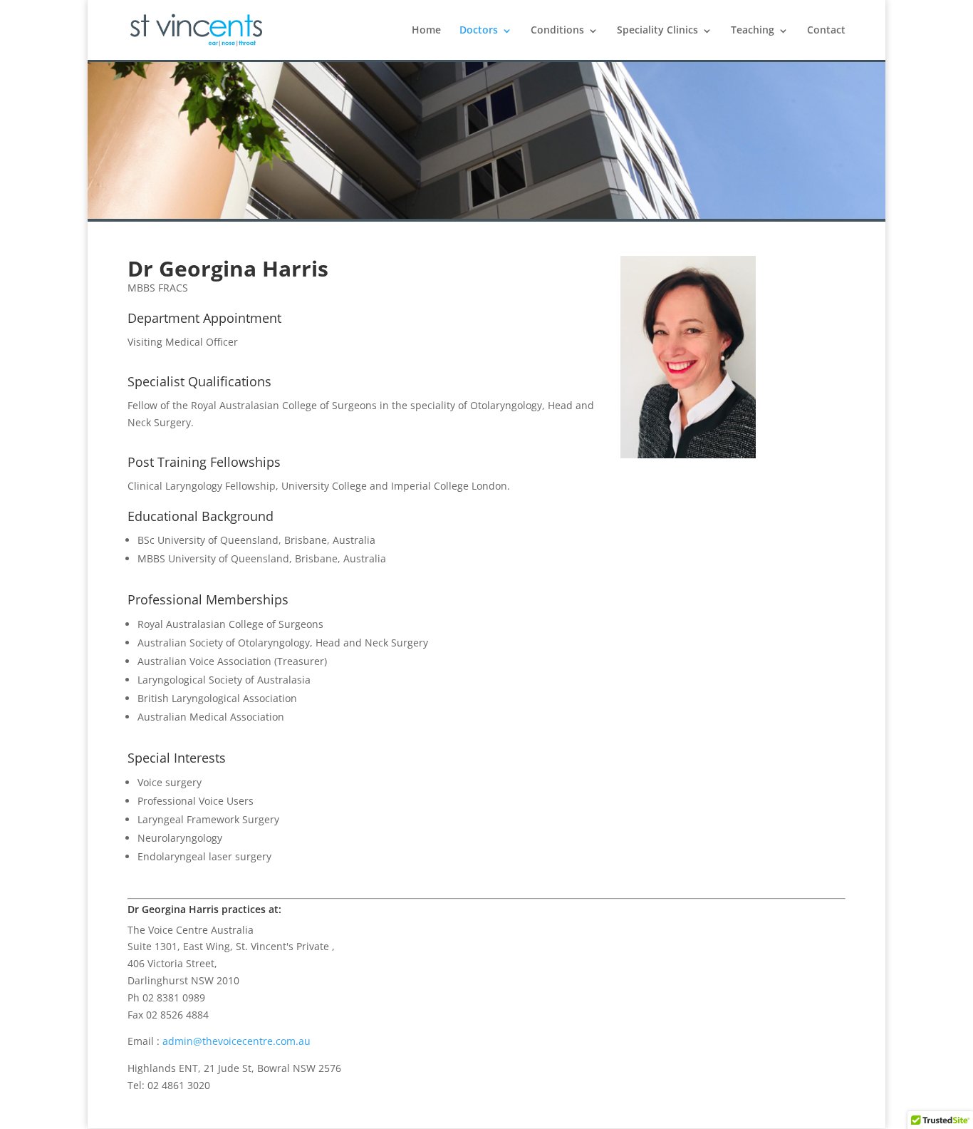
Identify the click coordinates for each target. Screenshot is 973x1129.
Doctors (478, 30)
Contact (826, 30)
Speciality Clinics (657, 30)
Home (426, 30)
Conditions (557, 30)
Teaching (752, 30)
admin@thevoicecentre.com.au (236, 1041)
